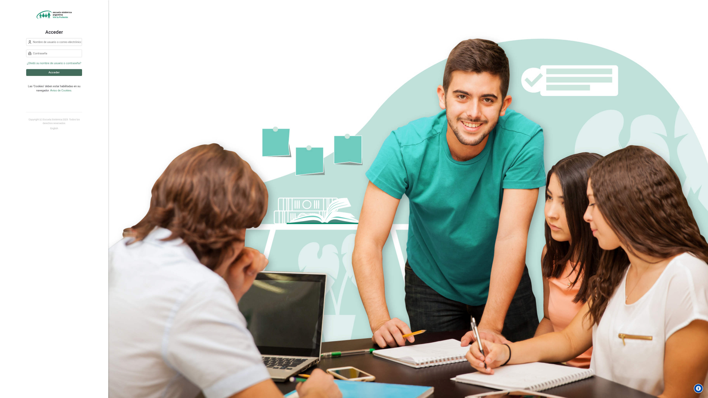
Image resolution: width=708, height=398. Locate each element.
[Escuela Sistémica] (54, 14)
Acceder (54, 72)
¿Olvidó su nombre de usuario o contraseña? (54, 63)
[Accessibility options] (698, 388)
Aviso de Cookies (60, 90)
